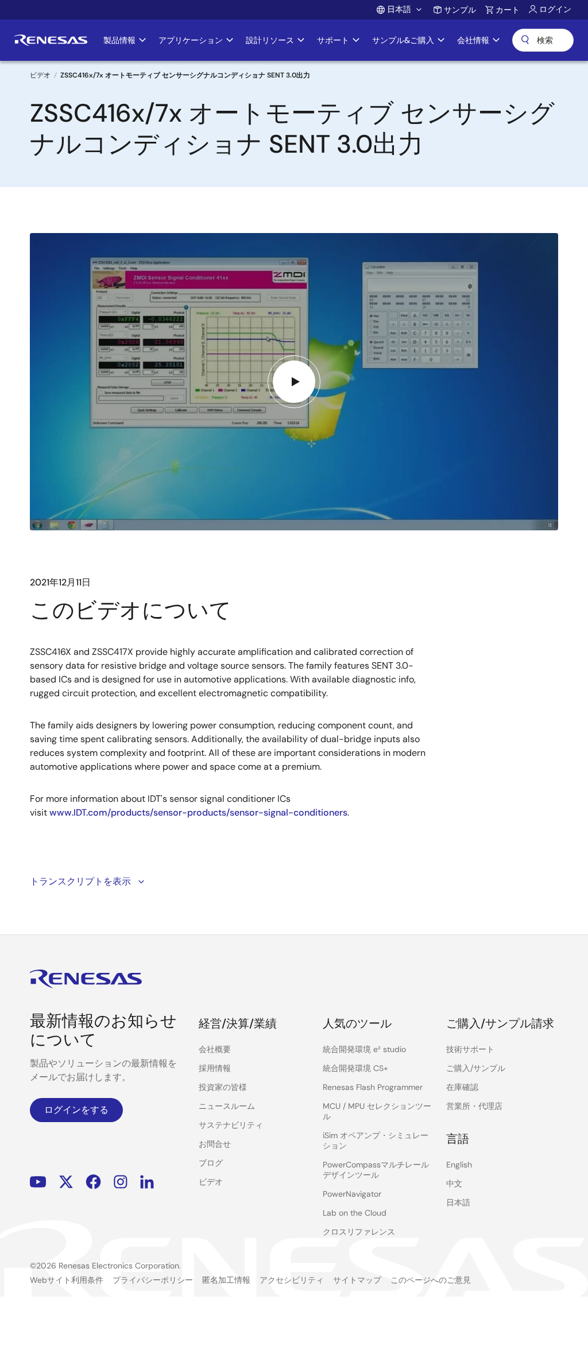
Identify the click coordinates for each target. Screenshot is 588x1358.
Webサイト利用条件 (66, 1280)
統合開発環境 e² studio (364, 1049)
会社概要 (215, 1049)
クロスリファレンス (359, 1232)
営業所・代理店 (474, 1106)
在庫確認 (462, 1087)
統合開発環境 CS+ (355, 1068)
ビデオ (40, 75)
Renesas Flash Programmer (373, 1087)
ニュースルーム (227, 1106)
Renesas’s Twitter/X (66, 1181)
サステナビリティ (231, 1125)
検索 (543, 40)
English (459, 1164)
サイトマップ (357, 1280)
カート (508, 9)
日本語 (458, 1202)
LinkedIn (147, 1181)
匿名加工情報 (226, 1280)
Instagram (120, 1181)
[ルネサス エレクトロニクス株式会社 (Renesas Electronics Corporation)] (50, 40)
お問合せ (215, 1144)
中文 (454, 1183)
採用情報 (215, 1068)
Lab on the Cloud (354, 1213)
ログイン (555, 9)
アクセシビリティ (292, 1280)
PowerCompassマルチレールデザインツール (376, 1169)
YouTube (38, 1181)
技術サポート (470, 1049)
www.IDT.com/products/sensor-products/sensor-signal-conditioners (198, 812)
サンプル (460, 9)
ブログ (211, 1163)
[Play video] (294, 381)
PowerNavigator (352, 1194)
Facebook (93, 1181)
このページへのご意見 (430, 1280)
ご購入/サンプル (475, 1068)
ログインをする (76, 1110)
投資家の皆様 (223, 1087)
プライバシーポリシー (153, 1280)
